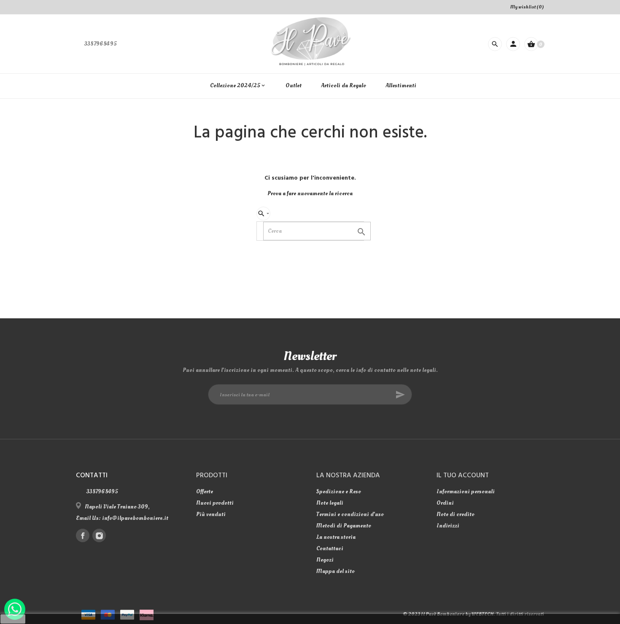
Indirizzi (448, 526)
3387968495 (100, 44)
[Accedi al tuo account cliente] (513, 44)
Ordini (445, 503)
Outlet (294, 85)
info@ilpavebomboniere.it (135, 518)
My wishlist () (527, 7)
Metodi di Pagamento (343, 526)
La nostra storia (336, 537)
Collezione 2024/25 (238, 85)
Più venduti (211, 514)
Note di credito (455, 514)
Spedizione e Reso (338, 491)
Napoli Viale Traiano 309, (117, 507)
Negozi (325, 560)
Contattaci (329, 548)
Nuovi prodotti (215, 503)
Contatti (92, 475)
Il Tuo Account (463, 475)
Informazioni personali (466, 491)
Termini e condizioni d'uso (350, 514)
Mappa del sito (335, 571)
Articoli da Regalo (343, 85)
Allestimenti (400, 85)
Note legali (329, 503)
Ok (13, 619)
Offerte (204, 491)
